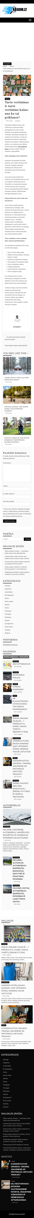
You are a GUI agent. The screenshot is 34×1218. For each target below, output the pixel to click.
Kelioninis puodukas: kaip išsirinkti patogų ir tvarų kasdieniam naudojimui (16, 409)
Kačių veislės (9, 601)
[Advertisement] (17, 40)
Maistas (7, 604)
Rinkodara (8, 617)
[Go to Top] (32, 1216)
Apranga (7, 585)
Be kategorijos (9, 595)
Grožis (7, 598)
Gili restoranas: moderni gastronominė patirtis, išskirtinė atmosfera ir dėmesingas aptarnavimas (21, 1192)
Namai (7, 99)
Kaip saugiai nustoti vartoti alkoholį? (16, 345)
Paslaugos (8, 611)
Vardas (5, 486)
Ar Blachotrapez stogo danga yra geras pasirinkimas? (20, 703)
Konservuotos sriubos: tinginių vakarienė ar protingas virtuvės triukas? (22, 1169)
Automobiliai (9, 592)
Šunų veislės (9, 627)
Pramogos (8, 614)
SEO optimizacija (21, 664)
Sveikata (7, 630)
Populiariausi (11, 657)
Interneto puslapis (8, 501)
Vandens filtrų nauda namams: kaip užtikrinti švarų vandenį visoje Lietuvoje (22, 746)
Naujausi (24, 657)
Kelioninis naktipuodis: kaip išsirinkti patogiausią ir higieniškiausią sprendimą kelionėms (16, 440)
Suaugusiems (9, 623)
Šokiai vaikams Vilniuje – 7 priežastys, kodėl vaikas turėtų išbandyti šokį (15, 950)
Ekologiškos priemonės (10, 645)
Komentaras (7, 463)
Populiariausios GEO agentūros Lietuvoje (16, 1144)
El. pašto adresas (9, 493)
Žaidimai (7, 633)
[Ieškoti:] (17, 539)
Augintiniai (8, 589)
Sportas (7, 620)
